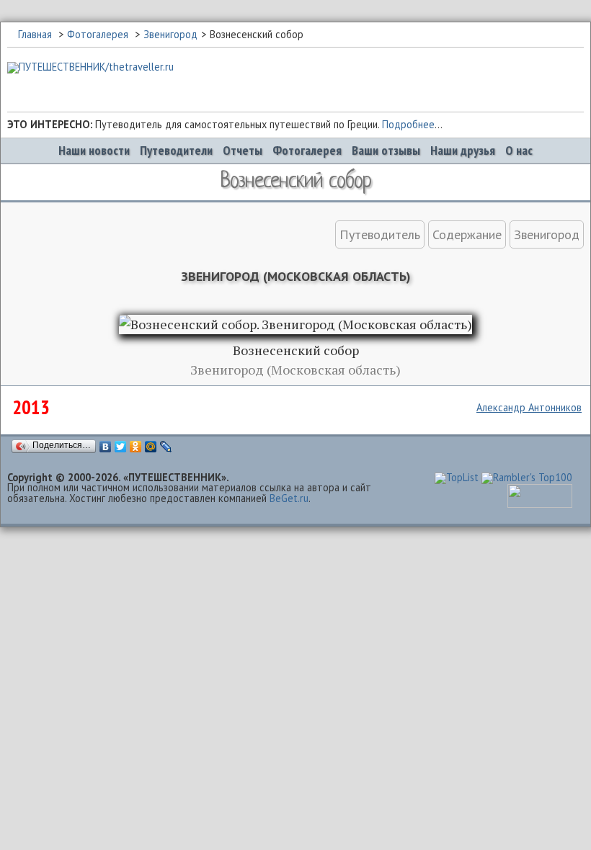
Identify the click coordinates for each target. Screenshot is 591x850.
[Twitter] (120, 446)
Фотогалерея (97, 34)
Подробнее (408, 124)
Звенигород (170, 34)
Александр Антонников (529, 407)
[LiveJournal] (166, 446)
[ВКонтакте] (105, 446)
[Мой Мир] (151, 446)
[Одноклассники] (135, 446)
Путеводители (176, 150)
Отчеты (242, 150)
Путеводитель (379, 234)
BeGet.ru (289, 498)
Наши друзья (462, 150)
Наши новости (94, 150)
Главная (35, 34)
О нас (519, 150)
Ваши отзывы (386, 150)
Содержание (467, 234)
